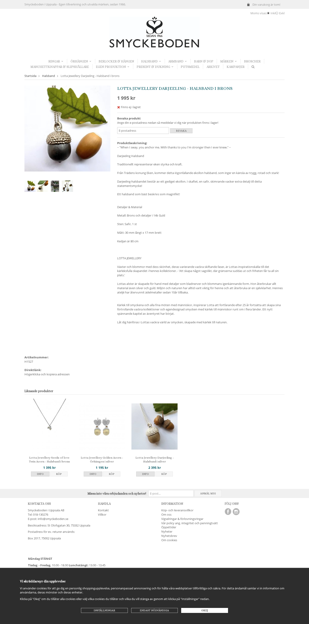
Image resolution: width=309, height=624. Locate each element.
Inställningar (104, 610)
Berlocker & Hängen (116, 61)
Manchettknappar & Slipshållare (60, 67)
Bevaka (181, 130)
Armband (175, 61)
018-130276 (40, 514)
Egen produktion (111, 67)
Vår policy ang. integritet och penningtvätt (189, 523)
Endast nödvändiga (154, 610)
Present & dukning (153, 67)
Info (40, 474)
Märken (226, 61)
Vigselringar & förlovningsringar (182, 519)
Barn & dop (203, 61)
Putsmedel (190, 67)
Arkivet (213, 67)
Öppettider (168, 527)
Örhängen (79, 61)
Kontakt (103, 510)
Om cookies (169, 540)
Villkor (102, 514)
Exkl (282, 13)
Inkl (273, 13)
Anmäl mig (208, 493)
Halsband (149, 61)
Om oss (166, 514)
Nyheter (166, 531)
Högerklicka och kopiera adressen (47, 374)
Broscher (252, 61)
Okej (204, 610)
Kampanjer (236, 67)
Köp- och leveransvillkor (177, 510)
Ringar (54, 61)
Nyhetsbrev (169, 536)
